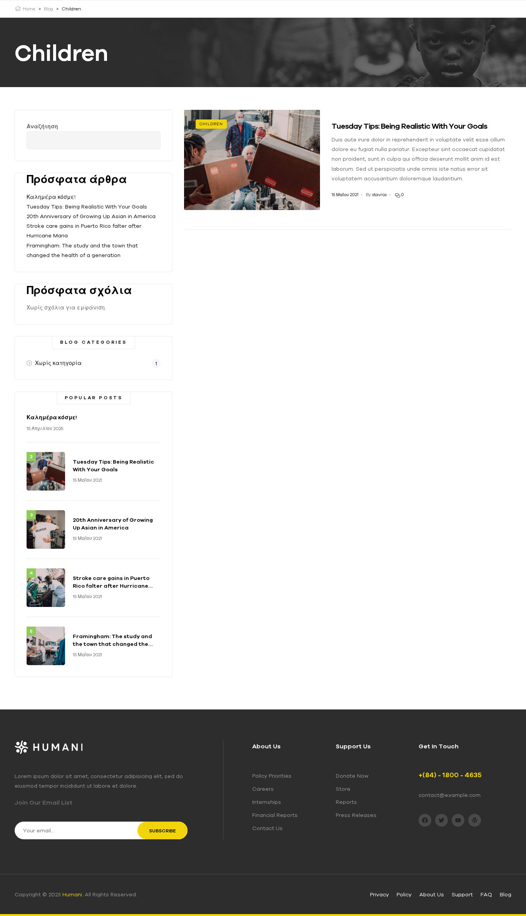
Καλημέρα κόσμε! (51, 197)
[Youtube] (458, 820)
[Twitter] (441, 820)
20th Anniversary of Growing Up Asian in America (91, 216)
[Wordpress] (474, 820)
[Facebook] (425, 820)
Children (211, 124)
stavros (379, 194)
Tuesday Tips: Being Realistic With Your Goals (409, 125)
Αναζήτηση (42, 126)
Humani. (72, 894)
